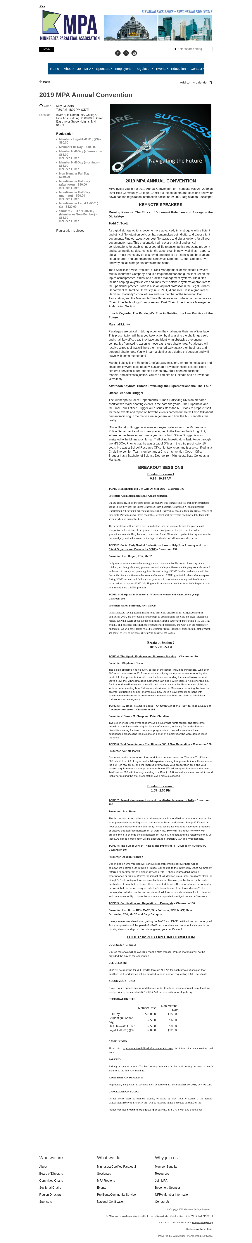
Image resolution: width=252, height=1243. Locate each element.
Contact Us (162, 1201)
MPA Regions (106, 1180)
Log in (46, 49)
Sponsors (45, 1201)
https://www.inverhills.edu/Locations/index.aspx (148, 1048)
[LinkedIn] (126, 53)
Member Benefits (166, 1166)
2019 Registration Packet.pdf (193, 196)
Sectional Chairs (50, 1187)
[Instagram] (134, 53)
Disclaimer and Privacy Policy (199, 1229)
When (47, 106)
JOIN (42, 6)
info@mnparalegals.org (140, 1109)
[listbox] (196, 82)
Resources (162, 1173)
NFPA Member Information (172, 1194)
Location (45, 114)
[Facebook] (118, 53)
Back (46, 81)
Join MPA (161, 1180)
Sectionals (104, 1173)
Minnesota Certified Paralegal (116, 1166)
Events (101, 1187)
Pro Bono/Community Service (116, 1194)
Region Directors (50, 1194)
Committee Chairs (51, 1180)
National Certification (111, 1201)
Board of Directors (51, 1173)
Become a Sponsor (167, 1187)
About (43, 1166)
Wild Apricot (179, 1235)
